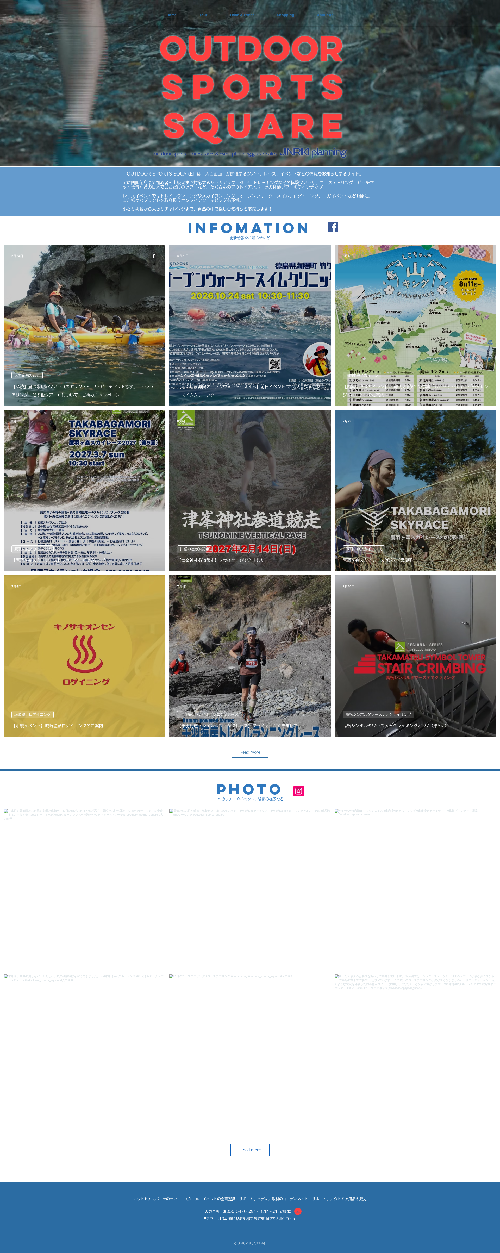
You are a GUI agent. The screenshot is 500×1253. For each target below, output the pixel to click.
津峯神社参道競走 (194, 549)
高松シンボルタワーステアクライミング (378, 714)
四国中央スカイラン (362, 375)
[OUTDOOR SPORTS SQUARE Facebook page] (333, 227)
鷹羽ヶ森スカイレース (32, 549)
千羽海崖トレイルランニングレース (209, 714)
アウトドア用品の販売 (348, 1199)
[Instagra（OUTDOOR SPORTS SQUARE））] (298, 791)
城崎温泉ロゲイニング (32, 714)
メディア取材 (268, 1199)
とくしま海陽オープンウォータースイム (213, 375)
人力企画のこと (27, 375)
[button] (298, 1211)
